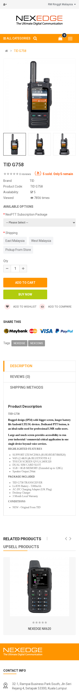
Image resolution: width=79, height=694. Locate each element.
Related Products (22, 538)
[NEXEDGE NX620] (39, 586)
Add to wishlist (24, 306)
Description (21, 366)
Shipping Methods (26, 387)
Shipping (11, 233)
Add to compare (59, 306)
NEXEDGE (19, 343)
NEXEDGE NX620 (39, 628)
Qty (5, 261)
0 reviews (25, 174)
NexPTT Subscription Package (26, 214)
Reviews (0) (20, 377)
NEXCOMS (36, 343)
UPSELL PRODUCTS (21, 546)
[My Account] (6, 4)
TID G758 (20, 50)
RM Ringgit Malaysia (61, 4)
